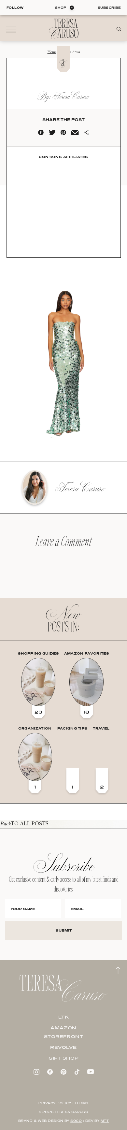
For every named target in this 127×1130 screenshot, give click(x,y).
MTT (105, 1121)
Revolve (63, 1047)
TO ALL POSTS (24, 824)
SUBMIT (64, 930)
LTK (63, 1017)
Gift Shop (63, 1058)
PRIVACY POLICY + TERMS (63, 1103)
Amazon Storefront (63, 1032)
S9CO (76, 1121)
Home (52, 52)
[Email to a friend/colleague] (74, 134)
